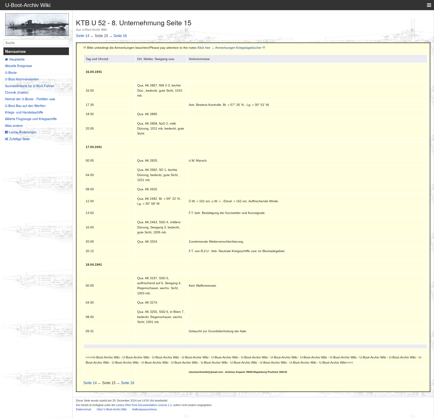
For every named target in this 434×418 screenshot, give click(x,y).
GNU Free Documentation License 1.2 (148, 405)
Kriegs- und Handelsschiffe (24, 112)
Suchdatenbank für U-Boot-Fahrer (29, 86)
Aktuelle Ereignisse (18, 65)
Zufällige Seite (19, 139)
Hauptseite (17, 59)
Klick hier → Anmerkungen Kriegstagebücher (230, 47)
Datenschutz (83, 409)
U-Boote (11, 72)
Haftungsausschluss (144, 409)
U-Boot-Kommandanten (22, 79)
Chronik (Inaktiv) (16, 92)
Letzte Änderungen (23, 132)
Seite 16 (120, 36)
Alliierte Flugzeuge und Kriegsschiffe (31, 118)
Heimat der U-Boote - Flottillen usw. (30, 99)
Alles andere (14, 125)
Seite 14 (82, 36)
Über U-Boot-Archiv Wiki (112, 409)
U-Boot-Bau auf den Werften (25, 105)
